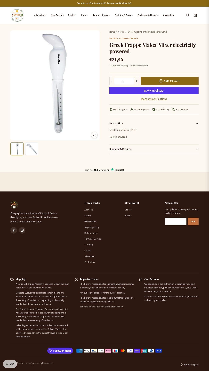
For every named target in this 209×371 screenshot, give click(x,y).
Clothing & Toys (123, 15)
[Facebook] (13, 230)
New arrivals (90, 221)
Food (83, 15)
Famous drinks (100, 15)
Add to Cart (172, 81)
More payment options (154, 99)
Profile (128, 215)
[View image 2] (31, 148)
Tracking (88, 244)
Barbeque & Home (147, 15)
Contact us (89, 262)
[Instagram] (22, 230)
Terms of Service (92, 239)
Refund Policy (91, 233)
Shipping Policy (91, 227)
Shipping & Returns (120, 149)
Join (193, 221)
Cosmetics (168, 15)
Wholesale (89, 256)
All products (40, 15)
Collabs (88, 250)
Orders (128, 209)
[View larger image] (94, 135)
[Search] (187, 15)
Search (87, 215)
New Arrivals (57, 15)
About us (88, 209)
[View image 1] (17, 148)
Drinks (71, 15)
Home (112, 31)
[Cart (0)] (195, 15)
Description (116, 123)
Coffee (121, 31)
